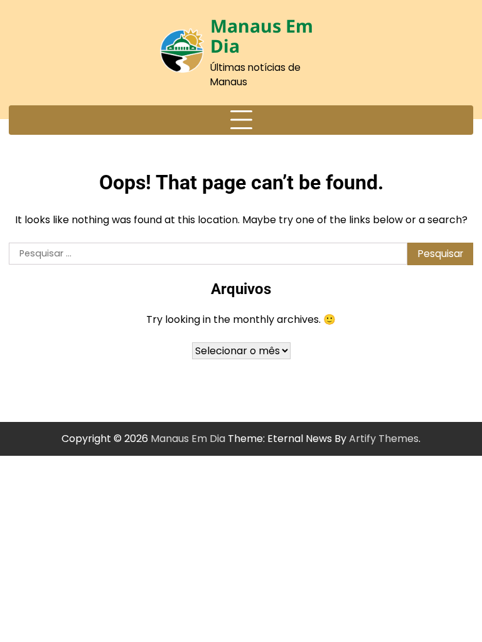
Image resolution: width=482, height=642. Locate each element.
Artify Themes (384, 438)
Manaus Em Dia (261, 36)
